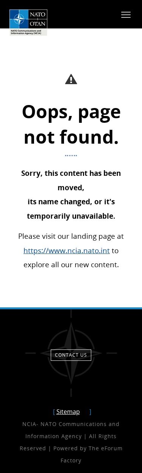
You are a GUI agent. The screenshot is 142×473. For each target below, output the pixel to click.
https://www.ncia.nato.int (66, 250)
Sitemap (68, 411)
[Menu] (126, 14)
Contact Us (71, 355)
